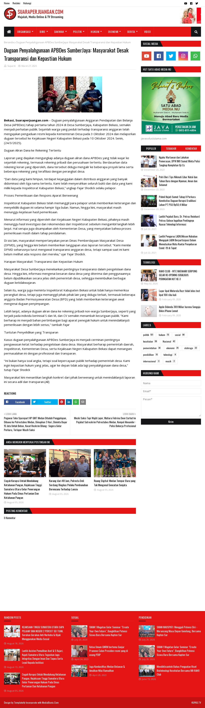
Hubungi (27, 3)
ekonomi (172, 348)
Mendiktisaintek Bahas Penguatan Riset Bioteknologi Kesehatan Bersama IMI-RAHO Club (178, 670)
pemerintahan (151, 348)
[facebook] (191, 3)
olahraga (190, 348)
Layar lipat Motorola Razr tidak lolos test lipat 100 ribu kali (179, 293)
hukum (164, 334)
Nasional (169, 341)
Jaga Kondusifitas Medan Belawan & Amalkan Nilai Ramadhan (107, 669)
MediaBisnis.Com (50, 702)
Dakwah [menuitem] (59, 31)
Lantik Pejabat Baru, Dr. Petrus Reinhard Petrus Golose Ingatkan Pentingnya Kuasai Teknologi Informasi (179, 220)
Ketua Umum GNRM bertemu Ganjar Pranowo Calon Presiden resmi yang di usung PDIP (108, 651)
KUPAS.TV (196, 702)
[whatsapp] (195, 56)
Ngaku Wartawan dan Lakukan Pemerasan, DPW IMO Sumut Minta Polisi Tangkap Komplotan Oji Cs (179, 161)
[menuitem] (9, 32)
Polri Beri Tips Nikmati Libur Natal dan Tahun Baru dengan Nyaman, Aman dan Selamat (178, 181)
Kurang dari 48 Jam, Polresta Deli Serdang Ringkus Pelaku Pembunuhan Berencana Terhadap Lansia (68, 485)
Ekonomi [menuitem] (113, 31)
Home (7, 3)
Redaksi (16, 3)
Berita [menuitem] (131, 31)
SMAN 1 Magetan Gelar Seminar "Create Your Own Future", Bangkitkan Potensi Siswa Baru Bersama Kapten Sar (109, 631)
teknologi (170, 354)
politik (148, 334)
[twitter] (196, 3)
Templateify (19, 702)
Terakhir (171, 148)
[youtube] (185, 3)
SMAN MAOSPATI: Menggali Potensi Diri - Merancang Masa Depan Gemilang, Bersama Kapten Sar (179, 631)
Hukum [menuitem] (95, 31)
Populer (151, 148)
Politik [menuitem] (77, 31)
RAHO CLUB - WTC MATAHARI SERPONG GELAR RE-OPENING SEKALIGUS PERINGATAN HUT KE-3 (178, 275)
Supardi (11, 65)
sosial (179, 334)
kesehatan (150, 341)
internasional (151, 361)
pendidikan (150, 354)
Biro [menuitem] (42, 31)
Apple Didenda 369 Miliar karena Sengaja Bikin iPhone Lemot (179, 309)
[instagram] (183, 56)
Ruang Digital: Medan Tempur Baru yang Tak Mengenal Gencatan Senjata (115, 483)
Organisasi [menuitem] (24, 31)
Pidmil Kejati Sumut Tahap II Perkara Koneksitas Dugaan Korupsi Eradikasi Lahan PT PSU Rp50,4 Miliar (177, 201)
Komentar (191, 148)
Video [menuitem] (147, 31)
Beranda (9, 42)
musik (170, 361)
